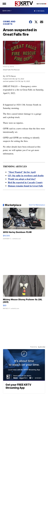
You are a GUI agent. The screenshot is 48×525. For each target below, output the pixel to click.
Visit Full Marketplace (37, 205)
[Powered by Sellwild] (41, 347)
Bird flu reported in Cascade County (25, 182)
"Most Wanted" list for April (22, 172)
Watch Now (41, 4)
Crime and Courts (9, 22)
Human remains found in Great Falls (25, 185)
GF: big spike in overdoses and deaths (26, 175)
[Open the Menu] (4, 4)
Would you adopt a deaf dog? (22, 179)
